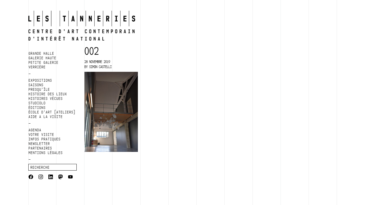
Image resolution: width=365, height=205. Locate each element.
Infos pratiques (45, 139)
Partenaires (40, 148)
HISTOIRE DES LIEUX (48, 94)
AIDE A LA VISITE (46, 117)
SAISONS (36, 85)
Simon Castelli (100, 67)
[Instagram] (40, 177)
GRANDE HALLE (41, 53)
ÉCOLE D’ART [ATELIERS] (52, 112)
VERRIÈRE (37, 67)
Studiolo (37, 103)
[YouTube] (70, 177)
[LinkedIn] (50, 177)
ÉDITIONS (37, 107)
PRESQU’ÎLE (39, 89)
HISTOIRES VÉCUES (46, 98)
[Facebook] (31, 177)
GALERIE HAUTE (42, 58)
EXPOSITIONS (40, 80)
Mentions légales (46, 153)
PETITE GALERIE (44, 62)
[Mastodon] (60, 177)
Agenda (35, 130)
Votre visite (41, 134)
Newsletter (39, 143)
